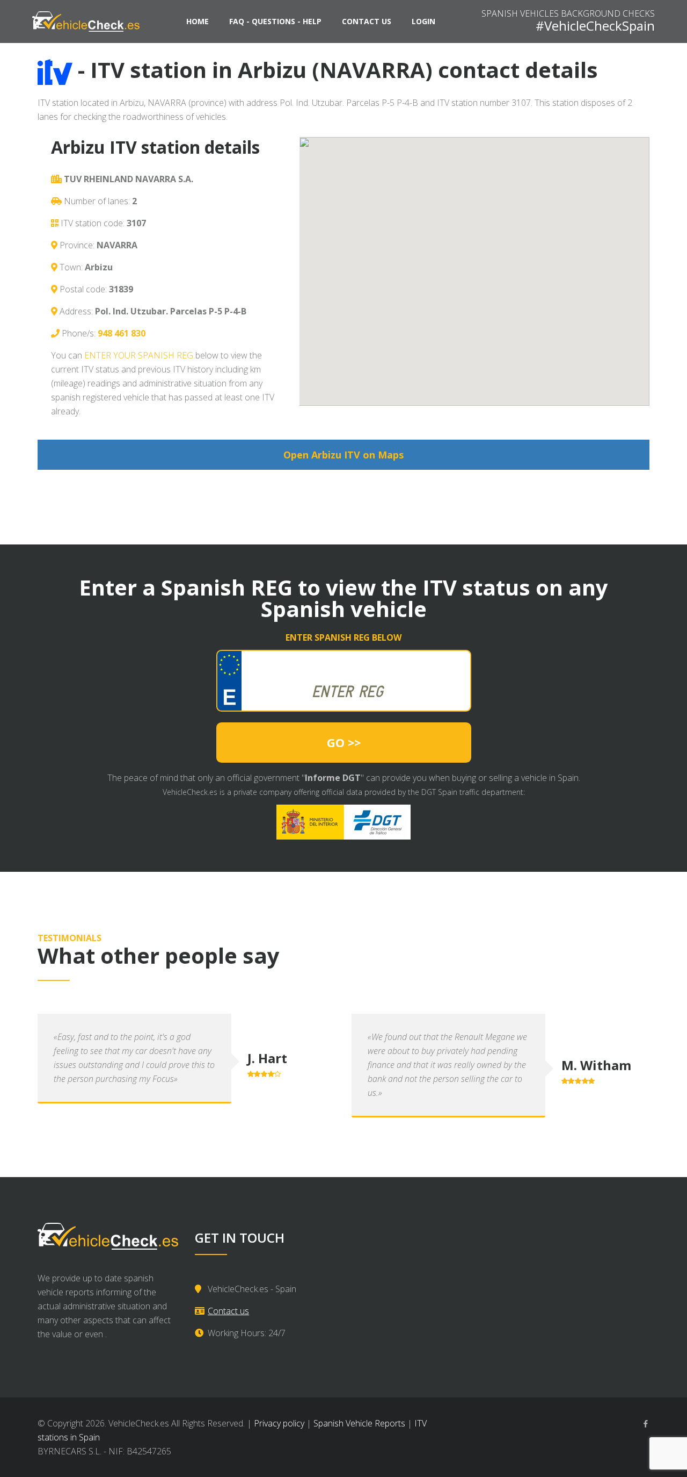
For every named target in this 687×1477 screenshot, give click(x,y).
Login (423, 21)
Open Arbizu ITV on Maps (343, 454)
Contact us (366, 21)
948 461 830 (121, 333)
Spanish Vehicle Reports (359, 1423)
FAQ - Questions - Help (275, 21)
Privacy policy (279, 1423)
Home (197, 21)
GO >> (344, 742)
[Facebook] (645, 1424)
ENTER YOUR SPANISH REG (138, 355)
